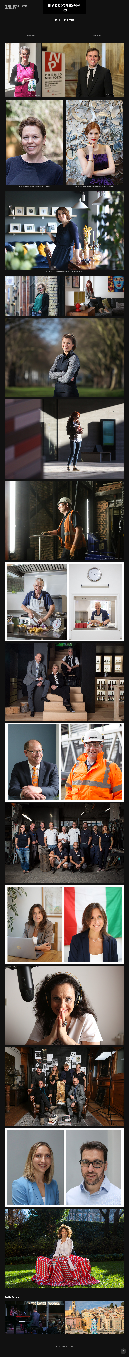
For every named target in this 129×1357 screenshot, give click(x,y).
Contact (24, 6)
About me (8, 6)
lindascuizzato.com (11, 8)
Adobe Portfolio (68, 1347)
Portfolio (16, 6)
